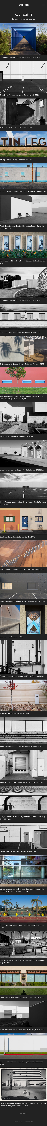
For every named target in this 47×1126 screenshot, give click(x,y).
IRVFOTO (23, 5)
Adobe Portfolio (27, 1122)
